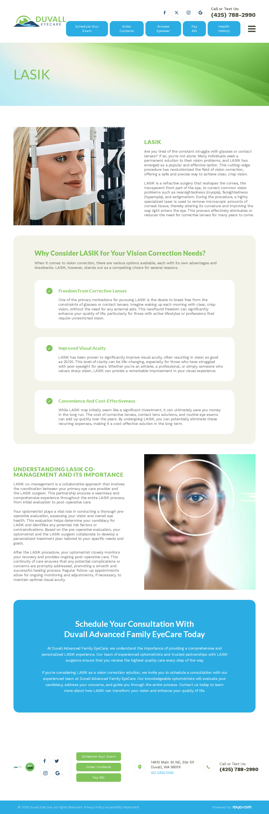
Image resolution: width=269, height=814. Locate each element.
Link (164, 767)
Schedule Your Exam (87, 28)
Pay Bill (194, 28)
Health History (224, 28)
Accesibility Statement (122, 807)
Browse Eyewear (163, 28)
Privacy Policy (94, 807)
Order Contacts (127, 28)
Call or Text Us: (233, 12)
